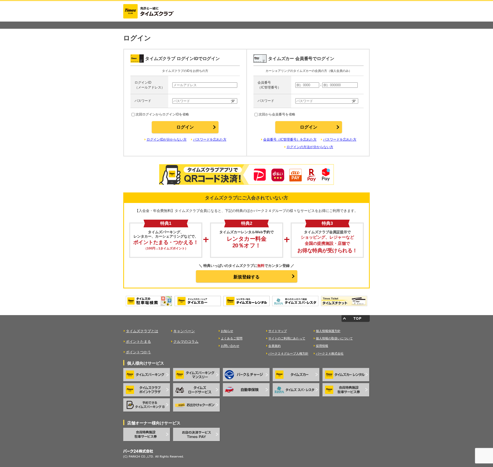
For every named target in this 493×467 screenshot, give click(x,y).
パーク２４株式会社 (330, 353)
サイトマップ (277, 331)
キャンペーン (184, 331)
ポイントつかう (138, 352)
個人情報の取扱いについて (334, 338)
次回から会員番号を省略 (277, 114)
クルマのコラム (185, 341)
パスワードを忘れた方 (209, 139)
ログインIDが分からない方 (167, 139)
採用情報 (322, 346)
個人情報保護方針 (328, 331)
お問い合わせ (230, 346)
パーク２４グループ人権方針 (288, 353)
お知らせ (227, 331)
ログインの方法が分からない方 (310, 147)
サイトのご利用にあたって (286, 338)
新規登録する (246, 277)
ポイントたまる (138, 341)
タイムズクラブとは (142, 331)
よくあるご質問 (231, 338)
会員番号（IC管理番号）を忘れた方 (290, 139)
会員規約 (274, 346)
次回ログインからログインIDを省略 (162, 114)
